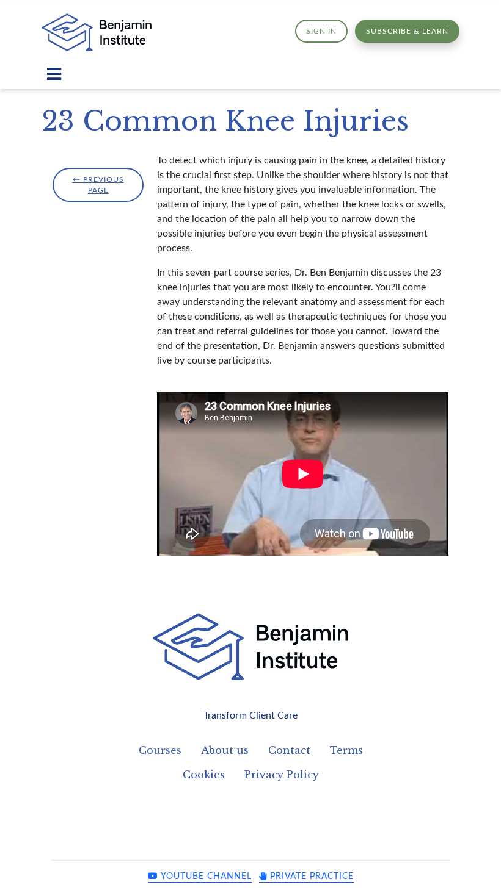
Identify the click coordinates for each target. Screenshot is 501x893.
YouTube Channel (205, 876)
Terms (346, 750)
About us (225, 750)
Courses (160, 750)
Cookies (204, 775)
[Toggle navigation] (54, 74)
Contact (289, 750)
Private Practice (310, 876)
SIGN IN (321, 31)
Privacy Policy (281, 775)
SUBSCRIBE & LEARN (407, 31)
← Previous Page (98, 185)
